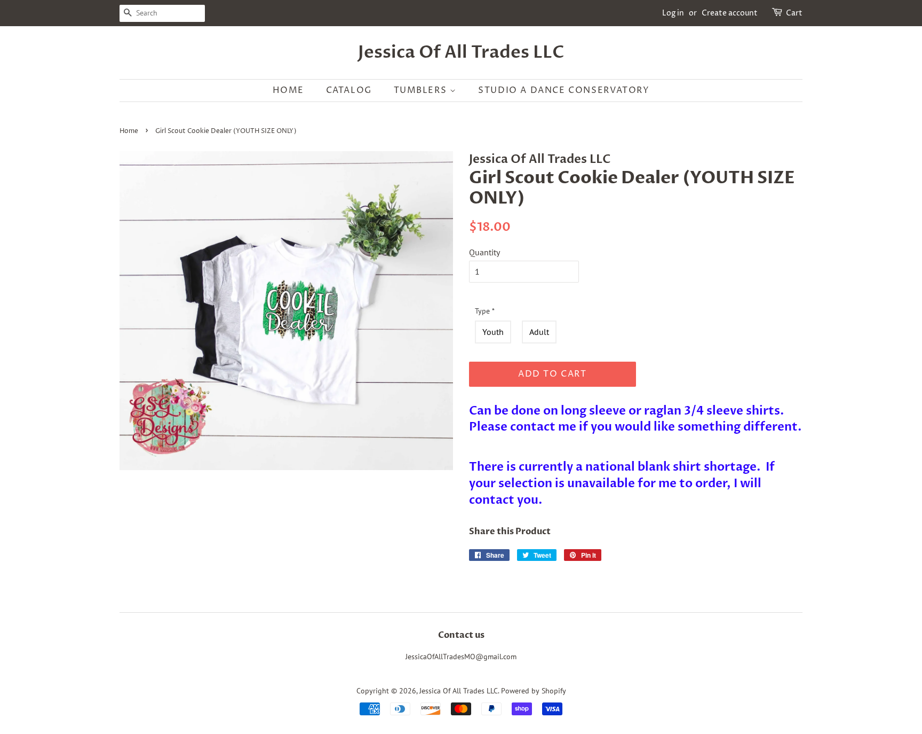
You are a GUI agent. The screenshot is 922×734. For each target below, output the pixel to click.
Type (485, 311)
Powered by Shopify (533, 691)
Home (288, 90)
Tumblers (422, 90)
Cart (794, 13)
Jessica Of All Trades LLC (461, 52)
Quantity (484, 252)
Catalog (349, 90)
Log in (673, 13)
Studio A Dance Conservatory (563, 90)
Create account (730, 13)
